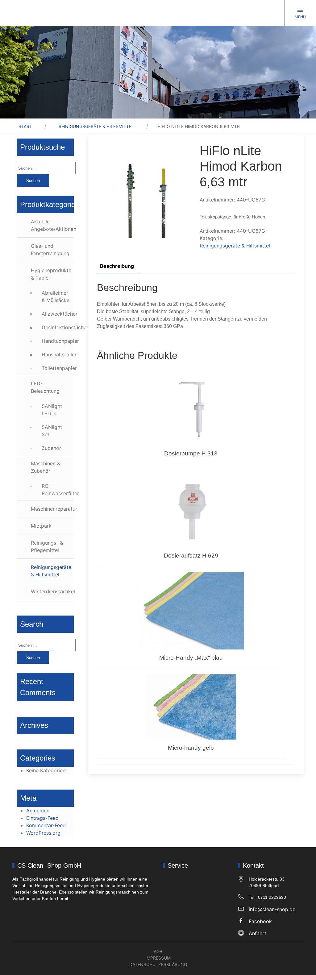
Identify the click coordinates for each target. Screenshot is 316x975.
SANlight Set (52, 431)
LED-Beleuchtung (45, 387)
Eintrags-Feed (42, 818)
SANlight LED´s (52, 410)
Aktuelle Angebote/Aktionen (52, 225)
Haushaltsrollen (58, 354)
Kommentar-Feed (46, 825)
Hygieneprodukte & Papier (51, 274)
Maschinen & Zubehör (45, 467)
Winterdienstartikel (52, 591)
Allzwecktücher (58, 314)
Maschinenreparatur (52, 509)
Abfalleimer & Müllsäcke (55, 296)
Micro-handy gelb (191, 748)
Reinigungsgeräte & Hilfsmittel (96, 126)
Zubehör (51, 448)
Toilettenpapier (58, 368)
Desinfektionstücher (58, 327)
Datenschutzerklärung (158, 964)
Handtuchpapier (58, 341)
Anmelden (37, 810)
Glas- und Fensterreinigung (50, 249)
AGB (158, 951)
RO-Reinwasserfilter (58, 489)
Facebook (260, 921)
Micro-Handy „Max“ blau (191, 657)
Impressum (158, 957)
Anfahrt (257, 933)
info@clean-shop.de (272, 909)
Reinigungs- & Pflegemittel (47, 546)
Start (25, 126)
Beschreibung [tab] (117, 266)
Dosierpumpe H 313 (191, 453)
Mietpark (41, 526)
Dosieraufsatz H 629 (191, 555)
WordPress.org (43, 833)
